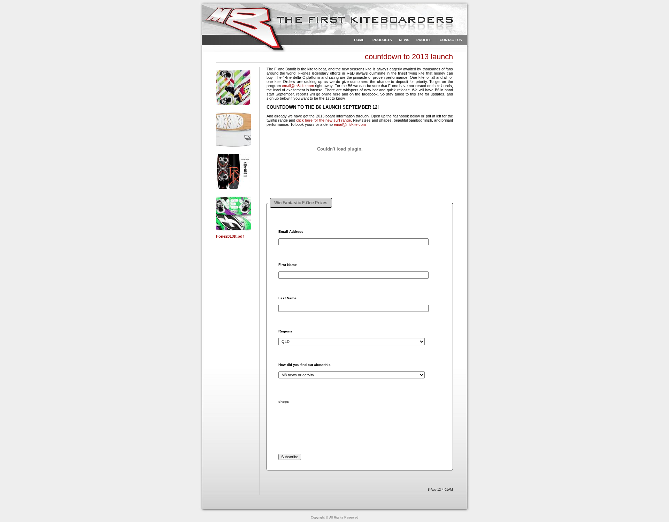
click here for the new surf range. (324, 120)
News (404, 40)
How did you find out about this (304, 365)
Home (359, 40)
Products (382, 40)
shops (283, 402)
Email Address (290, 231)
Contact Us (451, 40)
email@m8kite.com (298, 86)
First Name (287, 265)
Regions (285, 331)
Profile (424, 40)
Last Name (287, 298)
